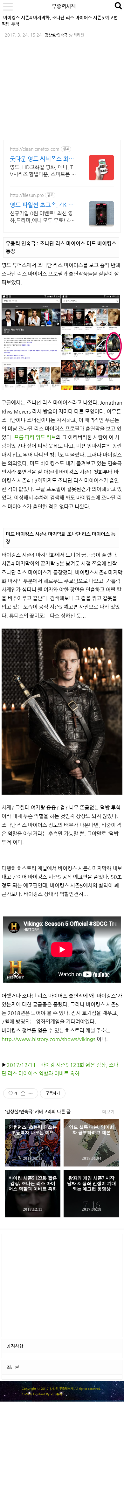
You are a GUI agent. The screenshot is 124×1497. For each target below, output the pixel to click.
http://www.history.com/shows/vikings (48, 1039)
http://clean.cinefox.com (34, 148)
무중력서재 (64, 6)
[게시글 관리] (31, 1093)
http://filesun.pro (27, 195)
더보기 (108, 1111)
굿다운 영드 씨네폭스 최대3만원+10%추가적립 (42, 159)
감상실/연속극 (56, 35)
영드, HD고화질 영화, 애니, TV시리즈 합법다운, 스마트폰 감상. (43, 171)
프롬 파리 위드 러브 (35, 437)
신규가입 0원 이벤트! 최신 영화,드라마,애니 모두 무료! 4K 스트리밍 (41, 217)
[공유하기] (23, 1093)
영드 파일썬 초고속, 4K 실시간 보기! (42, 205)
